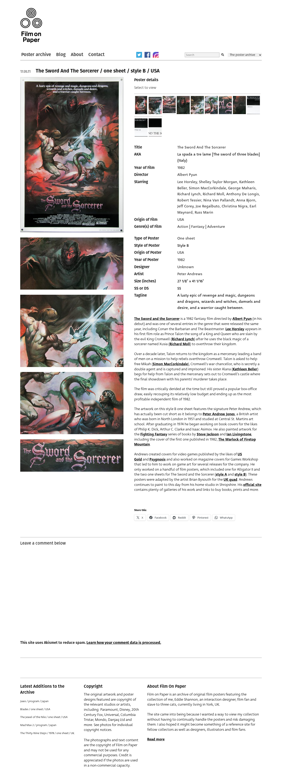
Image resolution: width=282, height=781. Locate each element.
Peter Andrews (189, 274)
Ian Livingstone (238, 434)
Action (182, 226)
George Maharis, (242, 188)
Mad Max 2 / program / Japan (38, 725)
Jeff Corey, (186, 206)
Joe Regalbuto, (209, 206)
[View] (141, 105)
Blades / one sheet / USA (35, 709)
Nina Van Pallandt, (219, 200)
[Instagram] (156, 55)
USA (180, 219)
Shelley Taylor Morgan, (219, 182)
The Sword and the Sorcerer (157, 318)
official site (252, 484)
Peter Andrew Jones (219, 414)
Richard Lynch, (190, 194)
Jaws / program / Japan (34, 701)
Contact (96, 54)
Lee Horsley (234, 329)
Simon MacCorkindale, (208, 188)
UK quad (230, 479)
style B (240, 474)
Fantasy (197, 226)
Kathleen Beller (245, 369)
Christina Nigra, (236, 206)
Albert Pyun (187, 174)
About (77, 54)
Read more (156, 739)
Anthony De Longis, (243, 194)
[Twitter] (139, 55)
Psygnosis (157, 459)
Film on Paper (31, 25)
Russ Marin (204, 212)
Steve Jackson (208, 434)
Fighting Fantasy (153, 434)
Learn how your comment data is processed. (123, 642)
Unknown (185, 267)
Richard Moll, (214, 194)
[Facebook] (147, 55)
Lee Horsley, (188, 182)
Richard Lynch (183, 339)
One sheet (186, 238)
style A (221, 474)
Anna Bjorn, (246, 200)
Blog (61, 54)
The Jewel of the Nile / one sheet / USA (44, 717)
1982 (181, 167)
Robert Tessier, (190, 200)
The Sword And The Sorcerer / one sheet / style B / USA (98, 71)
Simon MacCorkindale (170, 364)
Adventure (216, 226)
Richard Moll (179, 344)
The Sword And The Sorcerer (201, 147)
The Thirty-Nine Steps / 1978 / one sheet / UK (47, 733)
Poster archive (36, 54)
